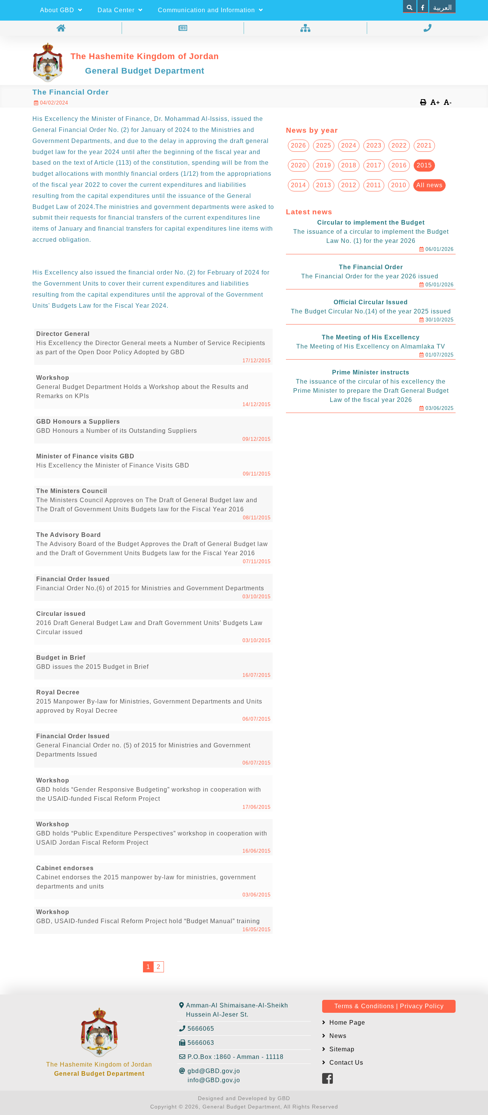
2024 (348, 145)
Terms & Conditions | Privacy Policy (389, 1006)
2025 (323, 145)
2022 (399, 145)
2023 (374, 145)
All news (429, 185)
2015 (424, 165)
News (337, 1036)
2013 (323, 185)
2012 (348, 185)
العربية (442, 7)
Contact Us (345, 1062)
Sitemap (341, 1049)
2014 (298, 185)
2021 (424, 145)
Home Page (346, 1022)
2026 (298, 145)
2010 (398, 185)
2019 (323, 165)
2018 (348, 165)
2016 (399, 165)
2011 (373, 185)
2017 (374, 165)
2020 (298, 165)
